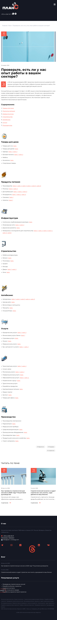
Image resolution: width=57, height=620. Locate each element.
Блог (10, 25)
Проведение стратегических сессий (14, 584)
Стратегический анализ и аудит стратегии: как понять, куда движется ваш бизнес (43, 492)
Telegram (11, 537)
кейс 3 (24, 186)
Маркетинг (41, 446)
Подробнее (4, 503)
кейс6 (9, 233)
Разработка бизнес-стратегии (12, 586)
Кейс (15, 146)
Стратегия (51, 450)
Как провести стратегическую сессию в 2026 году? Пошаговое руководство (13, 492)
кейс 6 (39, 186)
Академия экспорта (9, 588)
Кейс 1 (10, 151)
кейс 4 (29, 186)
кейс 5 (34, 186)
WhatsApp (4, 537)
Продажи (51, 446)
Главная (4, 25)
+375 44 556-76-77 (6, 14)
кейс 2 (15, 151)
